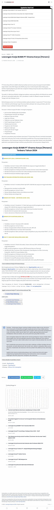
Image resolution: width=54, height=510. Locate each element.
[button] (49, 2)
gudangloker (11, 363)
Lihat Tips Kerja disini (20, 501)
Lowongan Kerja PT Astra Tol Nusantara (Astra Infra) (15, 38)
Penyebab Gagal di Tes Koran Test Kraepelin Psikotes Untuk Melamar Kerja (26, 419)
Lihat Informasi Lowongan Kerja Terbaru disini (16, 496)
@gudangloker (11, 269)
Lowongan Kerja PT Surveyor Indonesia (12, 28)
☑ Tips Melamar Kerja (12, 302)
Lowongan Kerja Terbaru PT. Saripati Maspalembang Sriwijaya (25, 448)
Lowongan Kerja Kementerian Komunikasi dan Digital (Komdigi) (18, 13)
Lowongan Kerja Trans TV (9, 24)
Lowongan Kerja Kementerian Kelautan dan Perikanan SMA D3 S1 (25, 443)
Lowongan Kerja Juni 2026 (10, 504)
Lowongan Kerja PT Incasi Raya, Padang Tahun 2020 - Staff (24, 431)
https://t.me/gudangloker (34, 286)
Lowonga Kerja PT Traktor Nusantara (11, 35)
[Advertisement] (27, 74)
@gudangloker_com (34, 267)
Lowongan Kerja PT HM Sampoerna (17, 459)
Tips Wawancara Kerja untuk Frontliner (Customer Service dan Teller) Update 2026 (27, 437)
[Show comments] (47, 508)
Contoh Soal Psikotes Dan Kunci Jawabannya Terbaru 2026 (24, 410)
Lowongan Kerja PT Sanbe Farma (17, 454)
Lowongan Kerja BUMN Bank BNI (10, 21)
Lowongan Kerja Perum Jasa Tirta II (11, 31)
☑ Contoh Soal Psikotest (12, 300)
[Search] (51, 2)
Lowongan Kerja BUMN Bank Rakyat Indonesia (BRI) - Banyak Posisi (19, 17)
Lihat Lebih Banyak (8, 46)
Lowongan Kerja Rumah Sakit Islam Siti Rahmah (21, 464)
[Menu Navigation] (2, 2)
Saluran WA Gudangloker (15, 367)
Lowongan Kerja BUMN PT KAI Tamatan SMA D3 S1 (15, 10)
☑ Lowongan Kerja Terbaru (13, 304)
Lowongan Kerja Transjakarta (10, 42)
